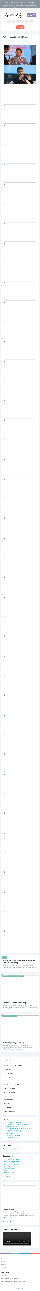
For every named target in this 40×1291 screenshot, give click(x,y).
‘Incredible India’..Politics (11, 1278)
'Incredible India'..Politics (10, 975)
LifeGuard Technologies (14, 1126)
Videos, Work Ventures (12, 2)
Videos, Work (19, 5)
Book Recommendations (9, 1015)
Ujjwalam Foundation (13, 1136)
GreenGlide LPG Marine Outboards (17, 1124)
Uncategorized (8, 1176)
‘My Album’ (26, 8)
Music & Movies (9, 1168)
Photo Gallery (7, 8)
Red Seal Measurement (14, 1130)
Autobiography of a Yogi (13, 1043)
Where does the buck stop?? (15, 1003)
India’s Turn (30, 2)
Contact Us (33, 8)
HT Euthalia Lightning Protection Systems (19, 1128)
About (10, 10)
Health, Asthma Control (11, 1165)
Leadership (7, 1167)
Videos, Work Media (30, 5)
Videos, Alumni (17, 8)
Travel (6, 1174)
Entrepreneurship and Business (14, 1163)
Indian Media (18, 10)
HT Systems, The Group (14, 1122)
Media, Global (27, 10)
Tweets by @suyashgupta (11, 1149)
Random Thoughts (10, 1172)
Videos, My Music (9, 5)
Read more (7, 1221)
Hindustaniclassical (13, 1137)
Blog (21, 27)
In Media (22, 2)
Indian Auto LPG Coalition (14, 1132)
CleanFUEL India (12, 1134)
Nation (4, 957)
